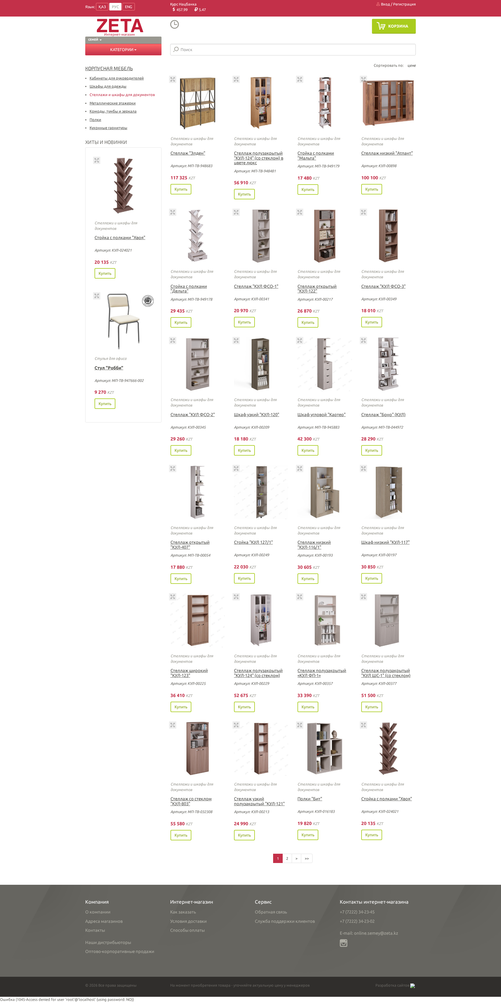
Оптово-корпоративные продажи (119, 951)
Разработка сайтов (392, 985)
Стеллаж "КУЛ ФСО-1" (256, 286)
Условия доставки (188, 921)
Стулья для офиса (110, 358)
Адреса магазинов (104, 921)
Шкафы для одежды (108, 86)
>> (307, 858)
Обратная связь (271, 911)
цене (411, 65)
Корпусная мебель (109, 68)
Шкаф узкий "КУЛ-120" (256, 414)
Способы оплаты (187, 930)
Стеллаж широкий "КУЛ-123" (189, 673)
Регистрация (404, 4)
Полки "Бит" (309, 798)
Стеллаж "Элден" (187, 153)
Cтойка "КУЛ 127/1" (253, 542)
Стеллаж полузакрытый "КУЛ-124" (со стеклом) (258, 673)
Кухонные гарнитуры (108, 128)
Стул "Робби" (109, 367)
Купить (105, 273)
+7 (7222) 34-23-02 (357, 921)
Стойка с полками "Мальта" (315, 155)
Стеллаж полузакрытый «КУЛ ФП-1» (321, 673)
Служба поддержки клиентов (285, 921)
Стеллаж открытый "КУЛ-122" (317, 289)
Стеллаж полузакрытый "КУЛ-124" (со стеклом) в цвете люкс (258, 158)
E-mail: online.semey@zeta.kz (369, 933)
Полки (95, 120)
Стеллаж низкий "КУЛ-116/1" (314, 545)
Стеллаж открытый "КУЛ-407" (190, 545)
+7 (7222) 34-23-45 (357, 911)
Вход (385, 4)
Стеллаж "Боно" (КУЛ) (383, 414)
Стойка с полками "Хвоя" (120, 237)
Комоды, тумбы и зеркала (113, 111)
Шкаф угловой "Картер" (321, 414)
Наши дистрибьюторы (108, 942)
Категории (122, 49)
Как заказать (183, 911)
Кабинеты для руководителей (117, 78)
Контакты (95, 930)
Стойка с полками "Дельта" (188, 289)
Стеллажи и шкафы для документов (122, 95)
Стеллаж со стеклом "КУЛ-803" (191, 801)
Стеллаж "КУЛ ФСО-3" (383, 286)
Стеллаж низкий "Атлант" (387, 153)
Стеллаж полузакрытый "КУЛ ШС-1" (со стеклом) (386, 673)
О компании (97, 911)
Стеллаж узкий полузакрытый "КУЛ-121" (259, 801)
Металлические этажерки (113, 103)
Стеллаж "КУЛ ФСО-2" (192, 414)
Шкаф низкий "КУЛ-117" (385, 542)
